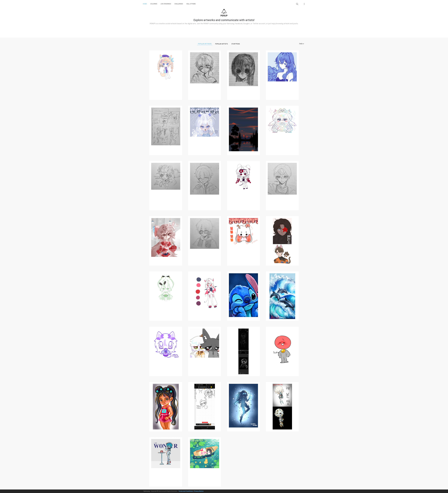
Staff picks (235, 44)
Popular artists (221, 44)
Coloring (153, 4)
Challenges (178, 4)
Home (145, 4)
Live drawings (166, 4)
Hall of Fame (191, 4)
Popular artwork (205, 44)
